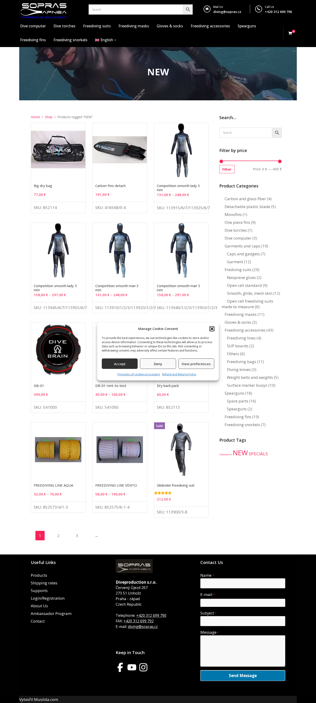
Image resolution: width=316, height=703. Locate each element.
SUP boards (237, 345)
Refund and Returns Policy (179, 374)
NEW (240, 452)
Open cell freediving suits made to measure (247, 303)
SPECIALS (258, 454)
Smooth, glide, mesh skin (249, 293)
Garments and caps (242, 246)
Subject (208, 613)
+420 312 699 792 (139, 621)
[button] (212, 328)
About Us (39, 605)
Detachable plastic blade (247, 206)
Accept (120, 363)
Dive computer (33, 25)
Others (233, 353)
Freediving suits (97, 25)
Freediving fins (33, 39)
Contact (38, 621)
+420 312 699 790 (151, 615)
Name (207, 575)
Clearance (225, 454)
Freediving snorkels (70, 39)
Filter (227, 169)
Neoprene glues (241, 277)
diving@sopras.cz (227, 12)
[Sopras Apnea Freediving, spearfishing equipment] (43, 9)
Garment (235, 261)
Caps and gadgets (243, 253)
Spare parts (237, 401)
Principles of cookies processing (139, 374)
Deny (158, 363)
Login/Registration (48, 598)
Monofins (233, 214)
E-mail (207, 594)
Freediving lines (241, 338)
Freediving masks (133, 25)
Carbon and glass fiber (245, 198)
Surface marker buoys (247, 385)
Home (35, 117)
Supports (39, 590)
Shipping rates (44, 583)
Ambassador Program (51, 613)
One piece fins (237, 222)
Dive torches (64, 25)
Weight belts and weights (250, 377)
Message (209, 632)
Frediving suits (238, 269)
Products (39, 575)
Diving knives (239, 369)
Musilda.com (46, 699)
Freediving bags (241, 361)
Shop (49, 117)
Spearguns (247, 25)
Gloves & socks (170, 25)
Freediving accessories (210, 25)
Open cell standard (244, 285)
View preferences (196, 363)
